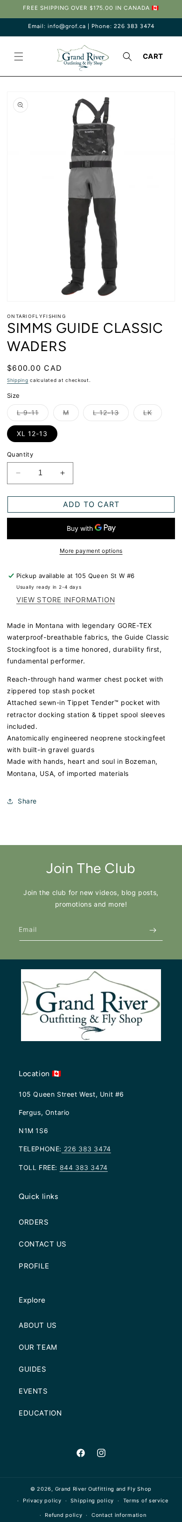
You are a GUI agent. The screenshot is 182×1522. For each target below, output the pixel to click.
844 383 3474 (84, 1167)
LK (152, 414)
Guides (33, 1369)
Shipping (17, 380)
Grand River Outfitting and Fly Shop (103, 1489)
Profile (34, 1265)
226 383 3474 (86, 1149)
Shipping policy (92, 1500)
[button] (18, 56)
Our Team (38, 1347)
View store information (65, 599)
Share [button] (27, 801)
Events (33, 1391)
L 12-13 (111, 414)
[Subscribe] (152, 930)
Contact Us (43, 1244)
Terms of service (145, 1500)
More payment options (91, 550)
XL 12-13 (32, 433)
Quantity (20, 454)
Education (40, 1413)
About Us (38, 1325)
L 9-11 (33, 414)
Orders (34, 1222)
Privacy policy (42, 1500)
